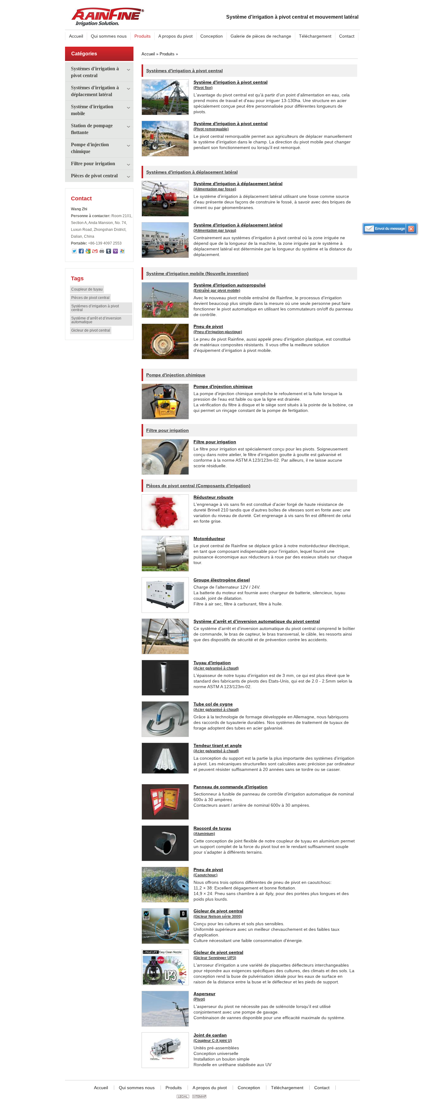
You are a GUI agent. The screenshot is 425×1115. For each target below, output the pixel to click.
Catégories (84, 53)
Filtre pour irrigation (93, 163)
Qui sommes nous (137, 1087)
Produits (167, 54)
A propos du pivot (210, 1087)
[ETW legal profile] (183, 1096)
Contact (81, 198)
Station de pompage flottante (92, 129)
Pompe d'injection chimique (90, 148)
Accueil (148, 54)
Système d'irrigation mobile (92, 110)
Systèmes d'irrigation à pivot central (95, 72)
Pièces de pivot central (94, 175)
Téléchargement (287, 1087)
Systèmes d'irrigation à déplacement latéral (95, 91)
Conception (249, 1087)
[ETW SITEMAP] (199, 1096)
